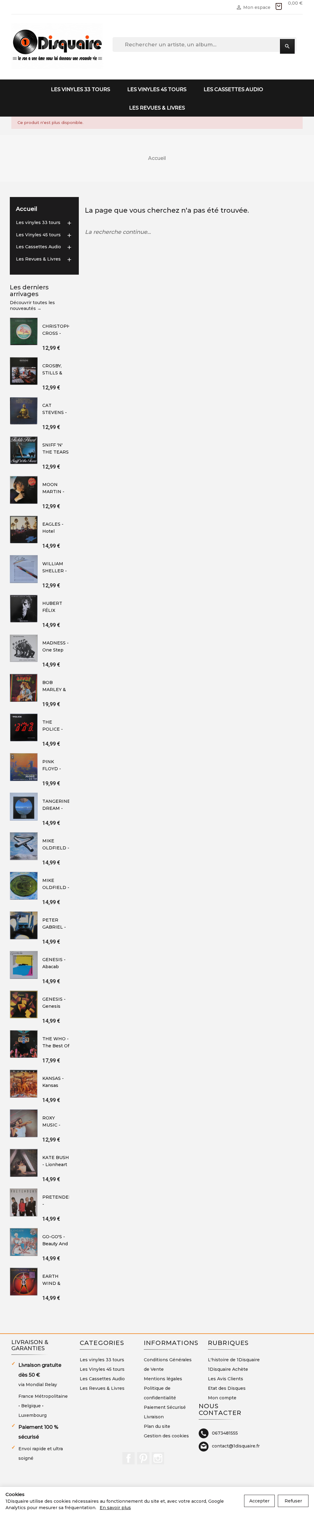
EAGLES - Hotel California (52, 531)
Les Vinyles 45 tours (156, 89)
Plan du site (157, 1426)
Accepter (259, 1501)
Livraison (154, 1417)
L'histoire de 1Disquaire (234, 1359)
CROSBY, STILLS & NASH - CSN (55, 373)
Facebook (128, 1458)
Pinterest (143, 1458)
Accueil (26, 209)
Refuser (293, 1501)
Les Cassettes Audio (233, 89)
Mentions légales (163, 1379)
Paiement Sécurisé (165, 1407)
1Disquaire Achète (228, 1369)
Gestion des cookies (166, 1436)
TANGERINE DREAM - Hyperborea (56, 808)
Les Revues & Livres (157, 108)
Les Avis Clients (225, 1379)
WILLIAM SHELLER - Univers (54, 571)
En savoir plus (115, 1507)
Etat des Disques (227, 1388)
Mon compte (222, 1398)
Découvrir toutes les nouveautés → (32, 305)
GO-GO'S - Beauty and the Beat (55, 1244)
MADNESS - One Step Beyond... (55, 650)
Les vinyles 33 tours (80, 89)
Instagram (158, 1458)
